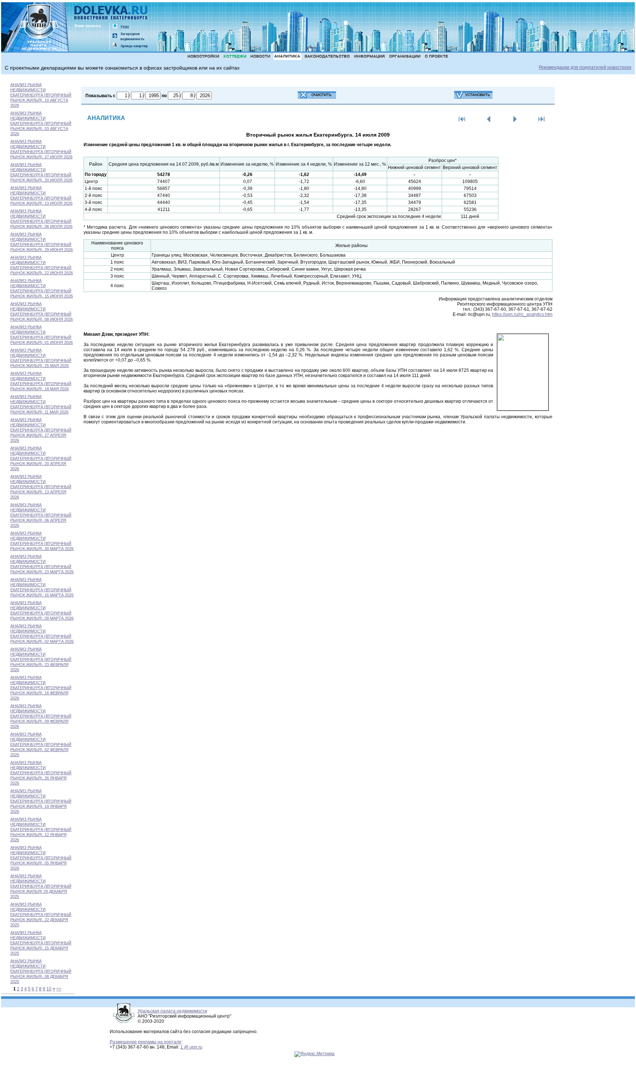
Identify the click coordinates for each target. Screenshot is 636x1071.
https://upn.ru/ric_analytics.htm (522, 314)
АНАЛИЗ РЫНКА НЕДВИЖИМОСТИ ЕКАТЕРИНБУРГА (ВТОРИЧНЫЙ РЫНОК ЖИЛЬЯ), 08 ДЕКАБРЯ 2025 (40, 971)
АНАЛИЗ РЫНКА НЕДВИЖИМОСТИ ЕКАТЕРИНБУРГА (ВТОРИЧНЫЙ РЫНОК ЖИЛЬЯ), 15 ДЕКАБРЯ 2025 (40, 942)
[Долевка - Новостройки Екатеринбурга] (111, 13)
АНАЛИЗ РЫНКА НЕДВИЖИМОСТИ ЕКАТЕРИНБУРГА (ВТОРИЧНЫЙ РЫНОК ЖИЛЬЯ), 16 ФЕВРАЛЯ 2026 (40, 687)
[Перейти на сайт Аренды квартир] (115, 45)
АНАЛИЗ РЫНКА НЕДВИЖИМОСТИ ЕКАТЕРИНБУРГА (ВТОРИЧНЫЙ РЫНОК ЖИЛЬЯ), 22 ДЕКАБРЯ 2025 (40, 914)
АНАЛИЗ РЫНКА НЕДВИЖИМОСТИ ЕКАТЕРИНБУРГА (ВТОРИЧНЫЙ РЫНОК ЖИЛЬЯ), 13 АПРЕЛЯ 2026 (40, 486)
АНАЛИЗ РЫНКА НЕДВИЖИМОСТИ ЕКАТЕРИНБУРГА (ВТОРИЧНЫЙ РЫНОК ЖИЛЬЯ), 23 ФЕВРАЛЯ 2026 (40, 659)
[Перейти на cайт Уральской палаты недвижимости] (115, 26)
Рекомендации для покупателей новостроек (585, 67)
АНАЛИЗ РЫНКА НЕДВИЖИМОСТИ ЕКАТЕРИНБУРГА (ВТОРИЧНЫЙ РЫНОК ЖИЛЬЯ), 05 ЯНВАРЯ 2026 (40, 857)
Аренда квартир (134, 46)
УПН (124, 27)
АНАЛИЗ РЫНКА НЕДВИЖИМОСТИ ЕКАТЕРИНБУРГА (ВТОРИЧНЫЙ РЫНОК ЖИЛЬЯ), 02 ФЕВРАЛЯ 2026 (40, 744)
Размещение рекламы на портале (145, 1041)
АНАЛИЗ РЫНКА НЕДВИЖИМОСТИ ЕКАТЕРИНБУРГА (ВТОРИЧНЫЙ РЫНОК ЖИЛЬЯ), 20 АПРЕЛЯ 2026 (40, 458)
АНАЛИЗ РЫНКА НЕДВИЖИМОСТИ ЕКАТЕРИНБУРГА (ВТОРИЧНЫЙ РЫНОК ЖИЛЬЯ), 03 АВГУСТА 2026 (40, 123)
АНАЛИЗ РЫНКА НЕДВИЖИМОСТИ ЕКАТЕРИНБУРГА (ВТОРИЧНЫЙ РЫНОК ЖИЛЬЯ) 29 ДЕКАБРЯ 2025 (40, 886)
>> (58, 988)
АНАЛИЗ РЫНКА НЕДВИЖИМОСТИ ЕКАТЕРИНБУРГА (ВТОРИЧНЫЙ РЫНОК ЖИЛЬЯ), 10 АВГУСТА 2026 (40, 95)
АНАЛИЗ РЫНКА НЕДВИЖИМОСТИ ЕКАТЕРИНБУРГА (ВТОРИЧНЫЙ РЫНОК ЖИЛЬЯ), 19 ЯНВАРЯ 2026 (40, 801)
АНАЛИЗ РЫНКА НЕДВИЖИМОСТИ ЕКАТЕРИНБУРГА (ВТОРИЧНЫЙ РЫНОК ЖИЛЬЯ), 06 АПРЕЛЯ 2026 (40, 515)
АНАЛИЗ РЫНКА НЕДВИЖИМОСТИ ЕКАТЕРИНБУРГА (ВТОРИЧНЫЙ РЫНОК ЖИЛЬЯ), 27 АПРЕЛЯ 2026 (40, 430)
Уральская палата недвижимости (172, 1011)
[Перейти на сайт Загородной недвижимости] (115, 36)
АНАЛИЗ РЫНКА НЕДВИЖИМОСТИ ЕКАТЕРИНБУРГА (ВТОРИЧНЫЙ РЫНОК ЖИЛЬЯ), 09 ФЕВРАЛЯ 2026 (40, 716)
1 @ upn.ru (191, 1047)
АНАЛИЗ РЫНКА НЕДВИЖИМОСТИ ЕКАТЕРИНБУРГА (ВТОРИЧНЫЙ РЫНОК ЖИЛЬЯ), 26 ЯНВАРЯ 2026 (40, 772)
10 (49, 988)
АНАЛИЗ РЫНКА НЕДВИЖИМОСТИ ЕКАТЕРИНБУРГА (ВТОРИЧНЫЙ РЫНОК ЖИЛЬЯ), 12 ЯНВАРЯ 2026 (40, 829)
